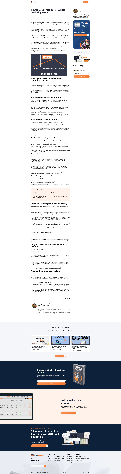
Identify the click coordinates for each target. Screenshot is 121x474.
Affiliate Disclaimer (77, 472)
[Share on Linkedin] (69, 299)
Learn (58, 1)
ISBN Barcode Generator (58, 462)
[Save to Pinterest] (67, 299)
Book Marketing (70, 465)
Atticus (55, 465)
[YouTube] (32, 460)
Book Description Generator (59, 458)
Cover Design (69, 462)
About (54, 1)
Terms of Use (88, 472)
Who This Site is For (65, 472)
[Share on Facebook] (63, 299)
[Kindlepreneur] (35, 2)
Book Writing (69, 456)
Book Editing (69, 458)
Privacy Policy (83, 472)
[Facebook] (34, 460)
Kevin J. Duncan (42, 304)
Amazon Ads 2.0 (79, 460)
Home (32, 6)
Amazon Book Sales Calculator (59, 456)
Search (45, 466)
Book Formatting (70, 460)
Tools (62, 1)
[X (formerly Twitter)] (37, 460)
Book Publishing (70, 464)
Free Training (67, 1)
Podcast (49, 462)
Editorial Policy (71, 472)
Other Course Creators (80, 464)
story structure (46, 217)
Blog (49, 458)
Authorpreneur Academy (80, 456)
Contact (49, 460)
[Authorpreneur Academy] (81, 64)
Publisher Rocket (57, 464)
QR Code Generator (57, 460)
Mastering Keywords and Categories (82, 458)
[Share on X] (65, 299)
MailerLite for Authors (80, 462)
